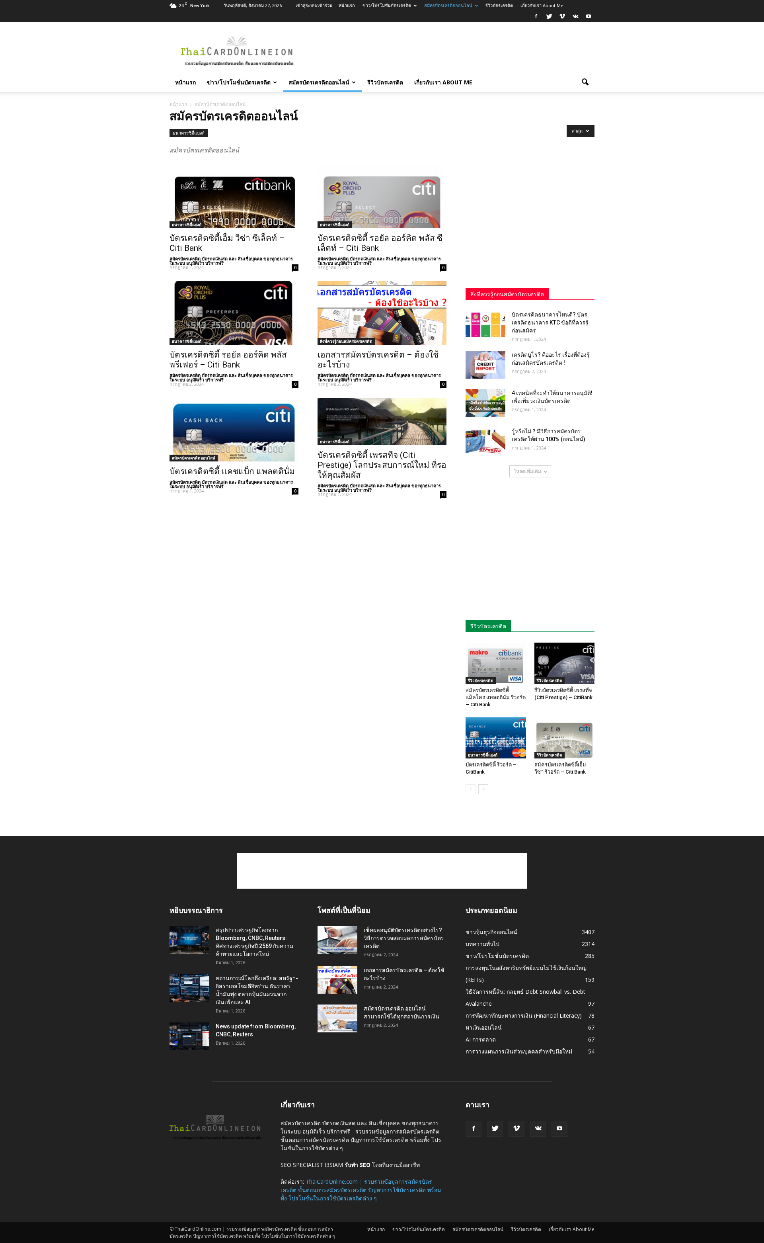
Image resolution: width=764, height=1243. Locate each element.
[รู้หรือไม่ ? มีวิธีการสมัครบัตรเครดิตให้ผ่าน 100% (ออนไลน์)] (485, 441)
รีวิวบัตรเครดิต (499, 5)
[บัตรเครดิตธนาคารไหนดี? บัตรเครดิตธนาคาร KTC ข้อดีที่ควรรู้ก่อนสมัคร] (485, 324)
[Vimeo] (562, 16)
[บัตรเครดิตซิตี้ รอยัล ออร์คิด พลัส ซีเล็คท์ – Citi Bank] (382, 196)
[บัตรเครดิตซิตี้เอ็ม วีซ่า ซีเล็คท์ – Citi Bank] (234, 196)
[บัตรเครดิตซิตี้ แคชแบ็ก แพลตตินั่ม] (234, 429)
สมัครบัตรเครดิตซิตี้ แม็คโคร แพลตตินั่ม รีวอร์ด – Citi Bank (496, 697)
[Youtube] (588, 16)
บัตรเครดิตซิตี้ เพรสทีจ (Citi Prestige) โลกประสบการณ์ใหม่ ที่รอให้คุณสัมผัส (382, 465)
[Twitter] (549, 16)
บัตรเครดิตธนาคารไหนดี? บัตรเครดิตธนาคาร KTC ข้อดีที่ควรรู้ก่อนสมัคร (550, 322)
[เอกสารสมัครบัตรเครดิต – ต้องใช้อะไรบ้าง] (382, 313)
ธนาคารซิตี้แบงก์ (189, 133)
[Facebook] (536, 16)
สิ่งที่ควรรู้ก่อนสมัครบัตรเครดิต (346, 341)
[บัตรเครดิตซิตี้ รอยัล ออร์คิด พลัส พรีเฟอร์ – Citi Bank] (234, 313)
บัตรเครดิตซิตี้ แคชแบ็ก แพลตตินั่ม (232, 471)
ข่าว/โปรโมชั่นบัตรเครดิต (387, 5)
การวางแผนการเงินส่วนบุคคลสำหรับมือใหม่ (519, 1051)
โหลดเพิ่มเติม (527, 471)
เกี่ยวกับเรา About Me (541, 5)
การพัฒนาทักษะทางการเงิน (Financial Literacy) (524, 1015)
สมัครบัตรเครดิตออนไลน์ (448, 5)
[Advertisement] (449, 51)
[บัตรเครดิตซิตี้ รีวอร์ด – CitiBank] (496, 737)
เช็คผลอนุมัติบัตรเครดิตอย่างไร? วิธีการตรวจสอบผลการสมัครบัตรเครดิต (404, 938)
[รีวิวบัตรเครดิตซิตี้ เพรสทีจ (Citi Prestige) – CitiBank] (564, 663)
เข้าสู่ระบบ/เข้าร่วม (314, 5)
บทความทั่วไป (482, 944)
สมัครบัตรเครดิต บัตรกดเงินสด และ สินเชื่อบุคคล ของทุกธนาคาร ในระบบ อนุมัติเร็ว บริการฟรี (231, 261)
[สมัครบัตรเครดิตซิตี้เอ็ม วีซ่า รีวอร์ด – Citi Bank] (564, 737)
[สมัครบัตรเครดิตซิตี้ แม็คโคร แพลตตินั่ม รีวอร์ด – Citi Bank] (496, 663)
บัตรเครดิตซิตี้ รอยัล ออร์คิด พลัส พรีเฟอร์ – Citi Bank (228, 359)
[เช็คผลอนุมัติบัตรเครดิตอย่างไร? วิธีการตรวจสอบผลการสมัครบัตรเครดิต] (337, 940)
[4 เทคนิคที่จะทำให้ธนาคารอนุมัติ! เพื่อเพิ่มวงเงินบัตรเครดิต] (485, 403)
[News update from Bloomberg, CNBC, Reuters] (189, 1036)
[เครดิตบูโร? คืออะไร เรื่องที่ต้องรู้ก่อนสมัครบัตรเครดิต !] (485, 365)
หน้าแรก (347, 5)
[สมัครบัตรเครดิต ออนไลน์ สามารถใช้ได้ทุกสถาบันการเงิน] (337, 1018)
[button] (584, 82)
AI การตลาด (481, 1039)
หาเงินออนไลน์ (484, 1027)
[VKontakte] (575, 16)
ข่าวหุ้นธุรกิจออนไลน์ (491, 932)
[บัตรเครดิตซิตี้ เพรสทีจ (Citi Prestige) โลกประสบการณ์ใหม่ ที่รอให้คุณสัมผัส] (382, 421)
